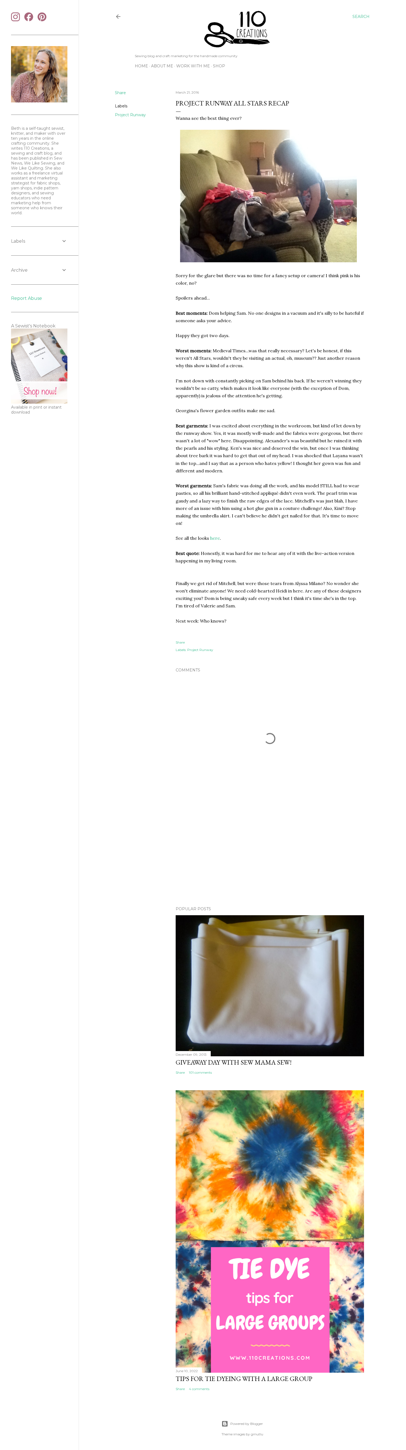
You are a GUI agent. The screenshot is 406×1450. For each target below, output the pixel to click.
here (215, 538)
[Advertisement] (270, 854)
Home (141, 65)
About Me (162, 65)
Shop (219, 65)
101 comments (200, 1072)
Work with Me (193, 65)
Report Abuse (26, 298)
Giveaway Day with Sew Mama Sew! (234, 1062)
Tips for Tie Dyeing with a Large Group (244, 1378)
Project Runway (130, 114)
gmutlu (257, 1434)
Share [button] (120, 92)
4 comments (199, 1389)
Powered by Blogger (246, 1424)
